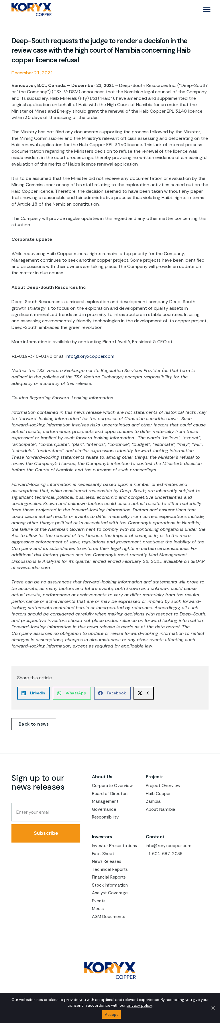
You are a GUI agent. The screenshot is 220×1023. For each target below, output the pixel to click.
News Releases (106, 861)
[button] (33, 693)
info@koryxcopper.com (90, 356)
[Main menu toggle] (206, 9)
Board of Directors (110, 793)
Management (105, 801)
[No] (213, 1008)
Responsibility (105, 817)
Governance (104, 809)
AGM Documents (108, 916)
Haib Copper (158, 793)
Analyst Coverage (110, 893)
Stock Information (110, 885)
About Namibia (160, 809)
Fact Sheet (103, 854)
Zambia (153, 801)
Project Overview (163, 785)
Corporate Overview (112, 785)
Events (98, 901)
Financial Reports (109, 877)
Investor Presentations (114, 846)
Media (98, 908)
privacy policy (139, 1005)
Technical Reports (110, 869)
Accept (111, 1014)
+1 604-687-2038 (164, 854)
